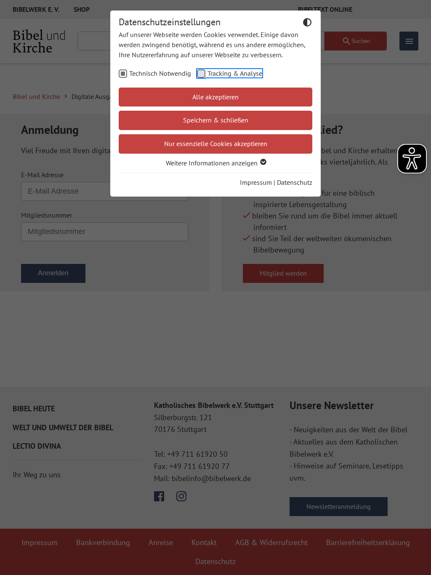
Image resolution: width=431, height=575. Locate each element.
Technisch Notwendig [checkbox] (160, 73)
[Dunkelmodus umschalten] (307, 23)
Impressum (256, 182)
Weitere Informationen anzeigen (212, 163)
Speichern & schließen (215, 120)
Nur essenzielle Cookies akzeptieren (215, 143)
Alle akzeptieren (215, 97)
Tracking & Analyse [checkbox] (235, 73)
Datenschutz (294, 182)
